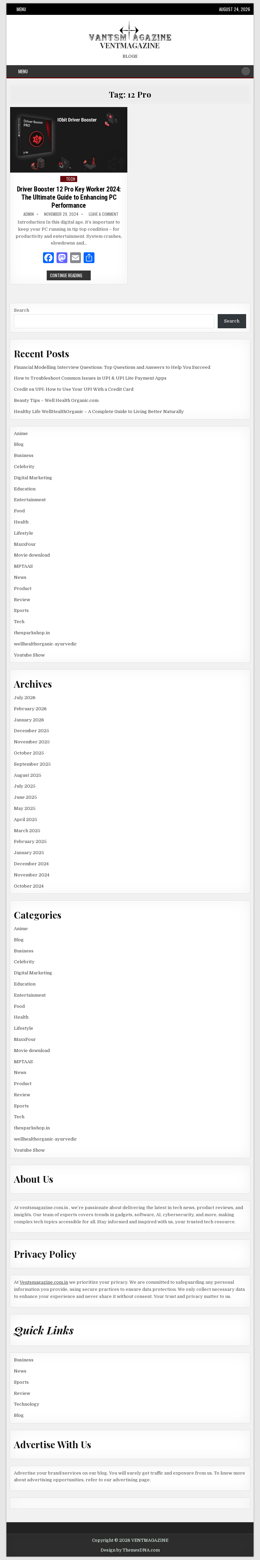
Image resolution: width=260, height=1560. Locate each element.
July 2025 (25, 786)
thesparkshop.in (32, 632)
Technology (26, 1404)
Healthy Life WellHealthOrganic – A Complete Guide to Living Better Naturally (99, 411)
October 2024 (29, 886)
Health (21, 522)
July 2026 (25, 697)
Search (21, 310)
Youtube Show (29, 655)
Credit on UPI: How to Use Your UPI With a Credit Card (73, 389)
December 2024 (31, 863)
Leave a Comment (103, 214)
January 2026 (29, 719)
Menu (21, 9)
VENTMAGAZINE (130, 45)
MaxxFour (25, 544)
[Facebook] (48, 258)
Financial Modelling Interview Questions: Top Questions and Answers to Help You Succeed (112, 367)
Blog (19, 444)
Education (25, 488)
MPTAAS (23, 566)
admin (28, 214)
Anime (21, 433)
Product (22, 588)
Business (24, 455)
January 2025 (29, 852)
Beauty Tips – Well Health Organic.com (56, 400)
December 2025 (31, 730)
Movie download (32, 555)
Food (19, 510)
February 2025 (30, 841)
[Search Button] (246, 71)
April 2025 (25, 819)
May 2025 (25, 808)
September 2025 (32, 764)
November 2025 (32, 741)
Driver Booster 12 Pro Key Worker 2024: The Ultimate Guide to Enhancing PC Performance (69, 197)
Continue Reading (70, 276)
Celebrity (24, 466)
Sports (21, 610)
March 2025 (27, 830)
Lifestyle (23, 533)
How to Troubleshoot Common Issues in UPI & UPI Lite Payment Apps (90, 378)
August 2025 (27, 775)
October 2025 (29, 753)
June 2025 (25, 797)
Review (22, 599)
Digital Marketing (33, 477)
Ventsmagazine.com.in (44, 1282)
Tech (70, 179)
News (20, 577)
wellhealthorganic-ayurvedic (45, 643)
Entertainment (30, 499)
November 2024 (31, 874)
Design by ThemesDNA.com (130, 1550)
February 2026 (30, 708)
